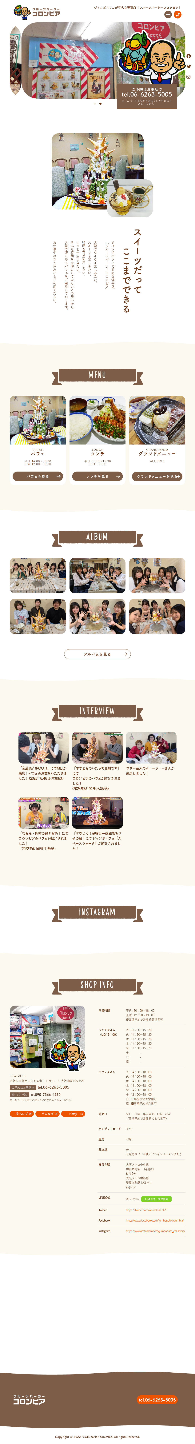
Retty (73, 1113)
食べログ (22, 1113)
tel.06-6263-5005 (146, 94)
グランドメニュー (157, 476)
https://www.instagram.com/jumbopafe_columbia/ (155, 1230)
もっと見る (97, 859)
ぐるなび (47, 1113)
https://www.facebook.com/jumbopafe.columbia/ (155, 1220)
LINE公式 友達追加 (156, 1199)
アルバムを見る (97, 654)
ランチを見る (97, 476)
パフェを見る (38, 476)
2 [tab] (100, 104)
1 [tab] (95, 104)
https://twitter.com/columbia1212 (146, 1209)
